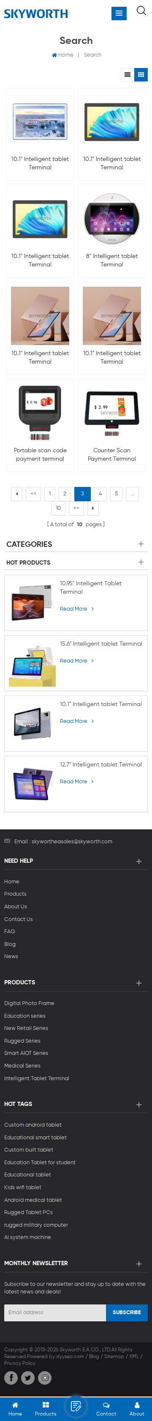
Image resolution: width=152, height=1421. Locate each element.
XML (134, 1356)
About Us (15, 907)
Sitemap (114, 1356)
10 (58, 508)
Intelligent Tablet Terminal (36, 1078)
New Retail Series (26, 1028)
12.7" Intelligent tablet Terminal (101, 765)
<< (33, 494)
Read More (73, 609)
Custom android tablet (33, 1125)
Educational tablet (27, 1175)
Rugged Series (22, 1041)
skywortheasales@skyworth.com (72, 842)
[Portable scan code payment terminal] (40, 413)
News (11, 956)
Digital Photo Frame (29, 1003)
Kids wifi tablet (22, 1187)
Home (65, 55)
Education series (25, 1016)
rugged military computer (36, 1225)
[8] (112, 219)
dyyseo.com (70, 1356)
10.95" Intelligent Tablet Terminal (91, 588)
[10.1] (40, 121)
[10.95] (32, 602)
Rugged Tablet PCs (28, 1212)
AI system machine (27, 1237)
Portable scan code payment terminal (40, 455)
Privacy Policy (19, 1363)
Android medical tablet (33, 1200)
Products (15, 894)
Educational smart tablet (35, 1138)
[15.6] (32, 663)
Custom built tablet (28, 1150)
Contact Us (18, 919)
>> (76, 508)
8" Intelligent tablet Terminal (112, 260)
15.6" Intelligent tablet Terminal (101, 644)
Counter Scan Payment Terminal (112, 455)
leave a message (76, 1406)
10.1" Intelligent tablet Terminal (40, 163)
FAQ (9, 932)
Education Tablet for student (40, 1163)
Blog (10, 944)
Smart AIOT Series (26, 1053)
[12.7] (32, 784)
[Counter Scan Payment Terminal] (112, 413)
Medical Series (22, 1066)
